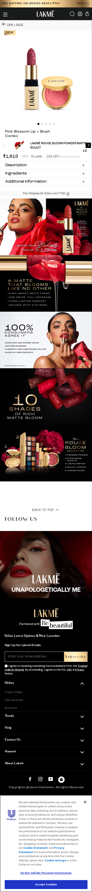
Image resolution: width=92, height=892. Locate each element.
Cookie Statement (35, 847)
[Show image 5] (54, 124)
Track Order (14, 692)
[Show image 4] (50, 124)
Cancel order (14, 700)
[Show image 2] (42, 124)
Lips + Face (15, 25)
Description (16, 165)
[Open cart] (87, 14)
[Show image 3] (46, 124)
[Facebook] (30, 779)
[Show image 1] (38, 124)
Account (11, 707)
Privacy (79, 670)
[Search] (72, 15)
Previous (3, 145)
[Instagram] (40, 779)
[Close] (85, 802)
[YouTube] (50, 779)
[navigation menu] (5, 14)
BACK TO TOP (43, 510)
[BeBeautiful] (61, 780)
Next (88, 145)
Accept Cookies (46, 884)
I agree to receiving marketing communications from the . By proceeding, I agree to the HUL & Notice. (46, 670)
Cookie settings (55, 860)
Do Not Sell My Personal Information (46, 873)
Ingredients (16, 173)
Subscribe (75, 657)
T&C (69, 670)
